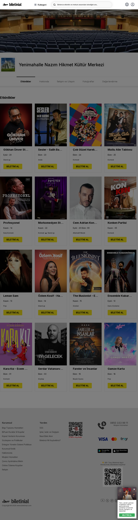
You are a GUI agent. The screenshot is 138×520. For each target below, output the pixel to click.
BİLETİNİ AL (127, 515)
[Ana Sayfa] (12, 5)
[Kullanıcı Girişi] (132, 4)
